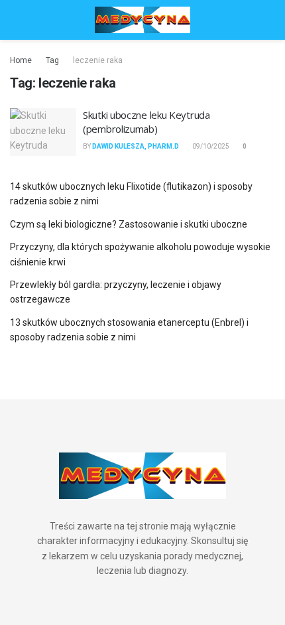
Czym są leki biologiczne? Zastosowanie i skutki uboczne (128, 224)
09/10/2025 (210, 146)
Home (21, 60)
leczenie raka (98, 60)
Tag (52, 60)
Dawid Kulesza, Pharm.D (135, 146)
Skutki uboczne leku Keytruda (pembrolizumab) (146, 121)
